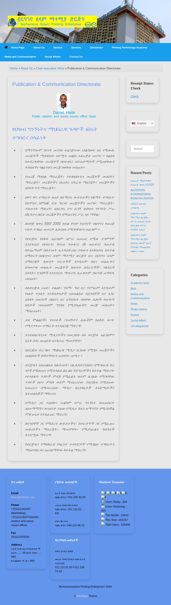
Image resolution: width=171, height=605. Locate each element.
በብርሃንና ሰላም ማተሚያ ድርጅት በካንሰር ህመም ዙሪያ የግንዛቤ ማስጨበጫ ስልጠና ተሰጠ (141, 243)
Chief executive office (50, 68)
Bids (133, 288)
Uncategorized (140, 326)
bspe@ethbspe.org (22, 497)
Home (14, 68)
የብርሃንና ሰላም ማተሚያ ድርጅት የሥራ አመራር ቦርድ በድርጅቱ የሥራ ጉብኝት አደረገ (141, 221)
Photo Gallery (139, 309)
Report (135, 315)
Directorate (96, 47)
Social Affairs (53, 56)
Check (134, 96)
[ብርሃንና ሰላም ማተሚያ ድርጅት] (52, 21)
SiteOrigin (82, 596)
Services (76, 47)
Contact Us (76, 56)
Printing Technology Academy (129, 47)
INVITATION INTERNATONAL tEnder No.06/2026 (142, 194)
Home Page (17, 47)
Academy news (140, 283)
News (134, 303)
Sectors (57, 47)
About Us (39, 47)
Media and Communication (20, 56)
